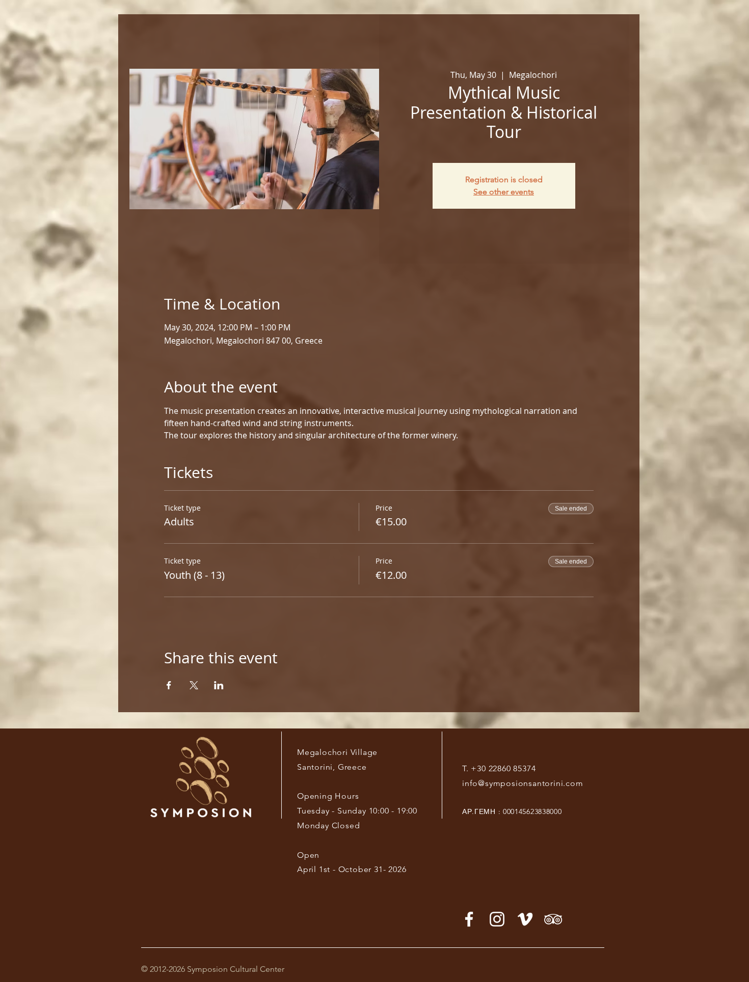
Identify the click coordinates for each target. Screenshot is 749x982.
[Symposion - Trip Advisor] (553, 919)
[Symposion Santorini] (497, 919)
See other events (503, 192)
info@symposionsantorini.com (522, 783)
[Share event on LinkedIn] (219, 685)
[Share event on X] (194, 685)
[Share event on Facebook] (169, 685)
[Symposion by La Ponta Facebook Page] (469, 919)
